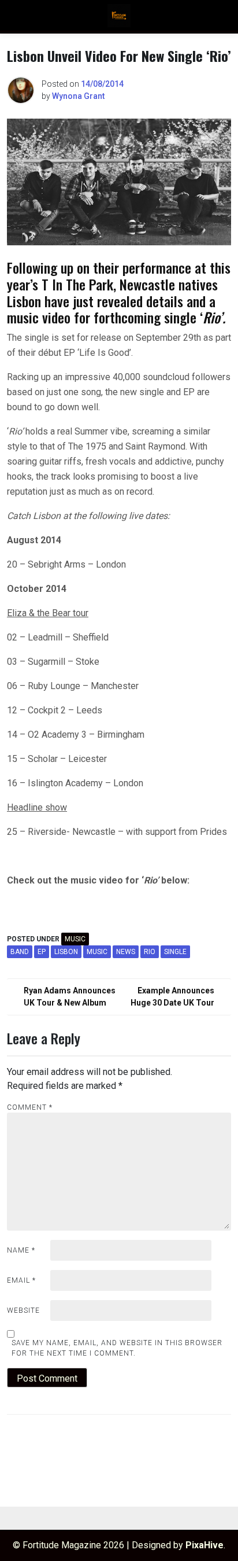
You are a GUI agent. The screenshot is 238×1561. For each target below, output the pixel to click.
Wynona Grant (78, 96)
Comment (30, 1107)
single (175, 952)
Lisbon (66, 952)
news (125, 952)
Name (21, 1250)
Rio (149, 952)
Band (19, 952)
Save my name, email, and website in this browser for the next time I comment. (117, 1348)
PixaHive (204, 1545)
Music (75, 939)
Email (21, 1280)
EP (42, 952)
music (97, 952)
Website (23, 1310)
